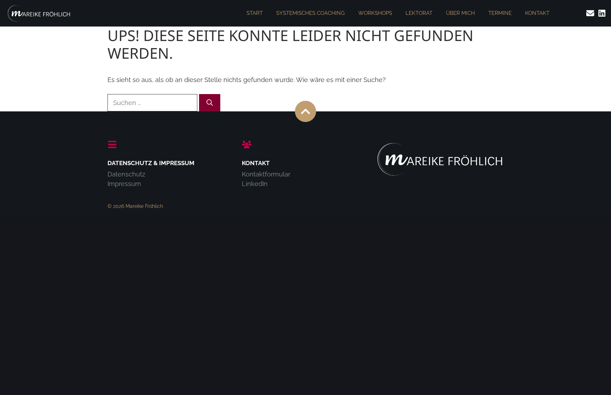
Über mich (460, 13)
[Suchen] (209, 102)
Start (254, 13)
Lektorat (419, 13)
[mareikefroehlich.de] (39, 13)
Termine (500, 13)
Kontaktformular (266, 174)
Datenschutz (126, 174)
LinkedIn (255, 183)
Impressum (124, 183)
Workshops (375, 13)
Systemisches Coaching (310, 13)
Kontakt (537, 13)
